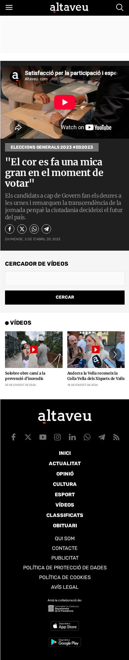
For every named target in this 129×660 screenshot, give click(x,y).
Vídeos (64, 505)
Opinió (65, 473)
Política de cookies (65, 577)
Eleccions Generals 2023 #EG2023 (52, 147)
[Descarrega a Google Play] (64, 642)
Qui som (65, 538)
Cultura (65, 484)
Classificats (64, 515)
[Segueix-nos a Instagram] (57, 437)
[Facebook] (9, 229)
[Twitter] (22, 229)
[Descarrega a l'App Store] (64, 626)
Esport (65, 494)
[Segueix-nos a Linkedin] (72, 437)
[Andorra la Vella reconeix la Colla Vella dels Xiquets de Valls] (96, 349)
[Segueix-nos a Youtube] (42, 437)
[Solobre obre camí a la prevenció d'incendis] (34, 349)
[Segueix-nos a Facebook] (13, 437)
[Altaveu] (69, 8)
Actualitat (65, 463)
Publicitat (65, 558)
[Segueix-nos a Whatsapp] (87, 437)
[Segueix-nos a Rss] (116, 437)
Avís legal (65, 587)
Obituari (65, 525)
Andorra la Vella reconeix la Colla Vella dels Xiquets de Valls (96, 376)
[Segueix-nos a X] (28, 437)
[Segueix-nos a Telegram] (101, 437)
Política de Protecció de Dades (65, 567)
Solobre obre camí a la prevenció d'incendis (25, 376)
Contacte (65, 548)
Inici (65, 453)
